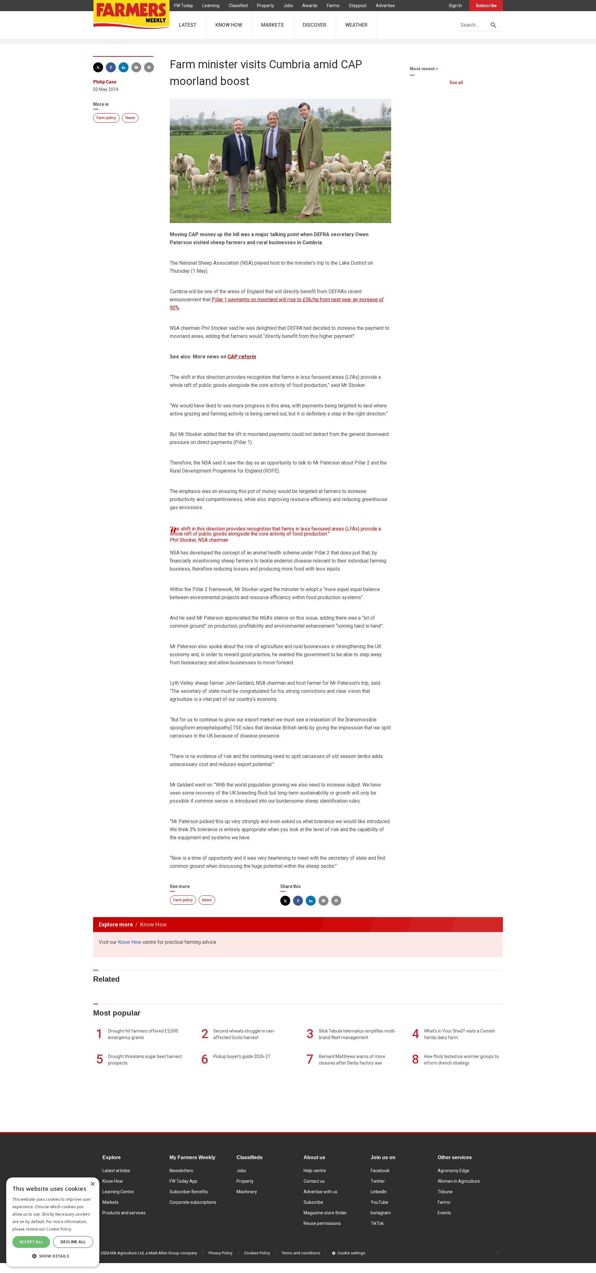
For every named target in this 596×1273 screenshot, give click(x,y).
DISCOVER (314, 25)
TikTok (377, 1223)
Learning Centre (118, 1191)
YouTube (379, 1202)
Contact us (314, 1181)
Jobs (288, 5)
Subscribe (486, 5)
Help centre (315, 1170)
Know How (129, 942)
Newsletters (181, 1170)
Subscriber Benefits (188, 1191)
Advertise (385, 5)
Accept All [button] (31, 1241)
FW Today (183, 5)
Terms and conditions (301, 1253)
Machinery (247, 1191)
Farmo (333, 5)
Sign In (455, 5)
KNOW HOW (228, 25)
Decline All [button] (73, 1241)
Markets (110, 1202)
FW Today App (183, 1181)
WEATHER (356, 25)
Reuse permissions (322, 1223)
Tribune (445, 1191)
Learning (210, 5)
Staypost (358, 5)
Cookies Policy (257, 1253)
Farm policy (106, 118)
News (130, 118)
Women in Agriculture (459, 1181)
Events (444, 1212)
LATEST (187, 25)
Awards (310, 5)
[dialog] (52, 1222)
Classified (238, 5)
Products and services (124, 1212)
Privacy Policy (221, 1253)
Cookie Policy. (59, 1229)
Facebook (380, 1170)
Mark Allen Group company (173, 1253)
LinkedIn (379, 1191)
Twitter (378, 1181)
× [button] (92, 1184)
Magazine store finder (325, 1212)
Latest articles (116, 1170)
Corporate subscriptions (192, 1202)
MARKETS (272, 25)
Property (265, 5)
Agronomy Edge (453, 1170)
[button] (52, 1256)
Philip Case (104, 81)
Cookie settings (351, 1253)
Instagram (381, 1212)
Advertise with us (320, 1191)
